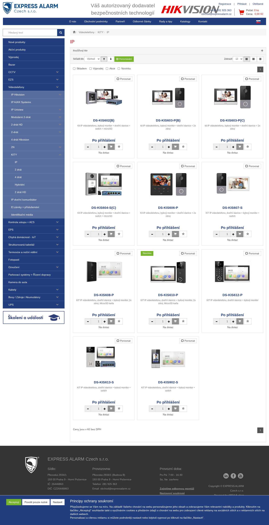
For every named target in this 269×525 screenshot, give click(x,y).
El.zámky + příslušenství (25, 207)
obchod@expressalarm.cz (216, 13)
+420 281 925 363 (220, 10)
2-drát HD (17, 124)
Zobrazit (228, 59)
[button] (165, 21)
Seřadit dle (78, 59)
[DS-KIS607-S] (232, 184)
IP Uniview (17, 109)
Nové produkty (16, 42)
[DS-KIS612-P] (232, 271)
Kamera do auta (17, 282)
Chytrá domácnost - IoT (22, 237)
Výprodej (13, 57)
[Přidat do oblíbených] (119, 147)
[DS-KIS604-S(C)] (103, 184)
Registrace (225, 3)
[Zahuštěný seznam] (260, 59)
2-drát (14, 132)
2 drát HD (20, 192)
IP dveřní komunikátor (24, 199)
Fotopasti (13, 259)
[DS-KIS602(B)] (103, 97)
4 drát (18, 177)
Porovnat (124, 78)
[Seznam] (253, 59)
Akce (112, 68)
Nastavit (57, 502)
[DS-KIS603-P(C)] (232, 97)
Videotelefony (16, 87)
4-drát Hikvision (20, 139)
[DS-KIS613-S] (103, 358)
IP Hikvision (18, 94)
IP (16, 162)
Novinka (126, 68)
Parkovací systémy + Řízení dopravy (29, 274)
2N (12, 147)
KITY (14, 154)
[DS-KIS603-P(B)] (168, 97)
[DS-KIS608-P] (103, 271)
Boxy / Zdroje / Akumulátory (24, 297)
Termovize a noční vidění (22, 252)
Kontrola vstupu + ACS (21, 222)
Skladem (82, 68)
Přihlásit (241, 3)
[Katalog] (247, 59)
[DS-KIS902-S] (168, 358)
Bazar (11, 64)
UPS (11, 304)
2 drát (18, 169)
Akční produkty (17, 49)
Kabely (12, 289)
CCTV (11, 72)
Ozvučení (13, 267)
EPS (10, 229)
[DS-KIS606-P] (168, 184)
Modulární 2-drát (21, 117)
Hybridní (20, 184)
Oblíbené (258, 3)
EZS (10, 79)
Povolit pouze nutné (36, 502)
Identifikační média (22, 214)
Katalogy (185, 21)
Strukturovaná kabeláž (21, 244)
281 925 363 (109, 484)
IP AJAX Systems (21, 102)
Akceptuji (14, 502)
